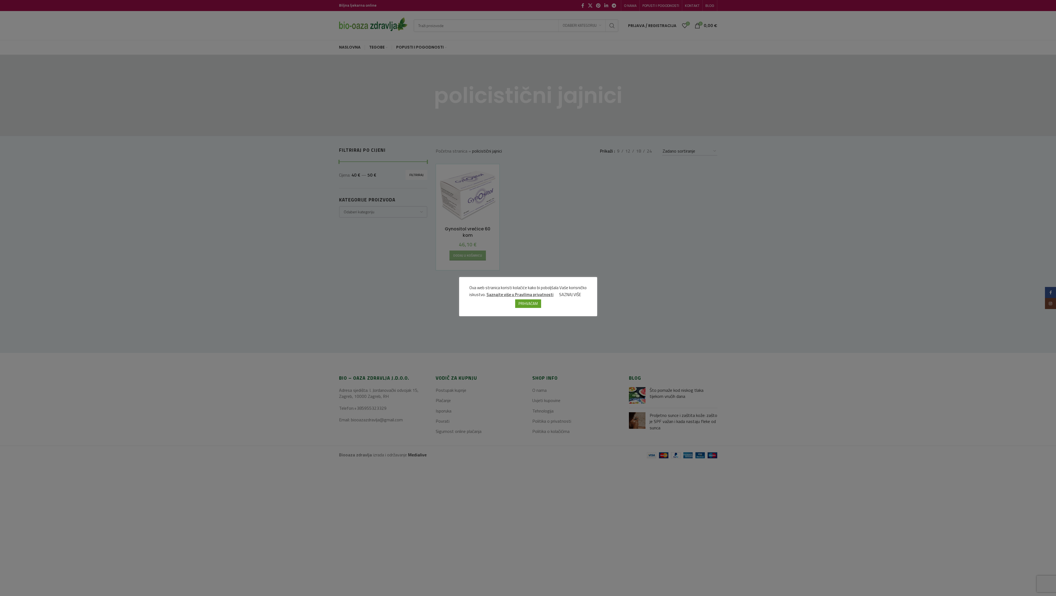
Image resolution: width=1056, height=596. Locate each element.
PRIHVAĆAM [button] (528, 303)
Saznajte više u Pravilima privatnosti (520, 294)
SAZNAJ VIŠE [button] (570, 294)
